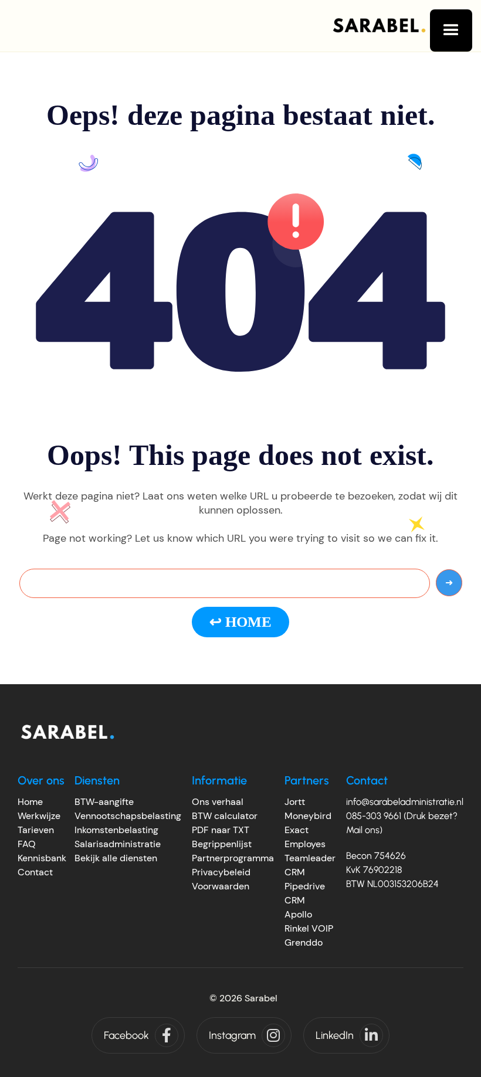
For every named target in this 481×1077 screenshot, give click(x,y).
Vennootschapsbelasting (127, 816)
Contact (35, 872)
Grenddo (303, 942)
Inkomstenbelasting (116, 830)
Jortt (294, 802)
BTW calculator (225, 816)
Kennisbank (42, 858)
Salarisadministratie (117, 844)
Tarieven (36, 830)
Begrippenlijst (222, 844)
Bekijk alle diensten (115, 858)
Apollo (298, 914)
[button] (451, 30)
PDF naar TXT (220, 830)
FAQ (27, 844)
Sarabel (261, 998)
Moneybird (307, 816)
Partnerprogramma (233, 858)
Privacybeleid (221, 872)
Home (30, 802)
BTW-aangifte (104, 802)
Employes (305, 844)
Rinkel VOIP (308, 928)
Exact (296, 830)
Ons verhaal (217, 802)
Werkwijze (39, 816)
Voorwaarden (220, 886)
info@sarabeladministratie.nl (404, 801)
